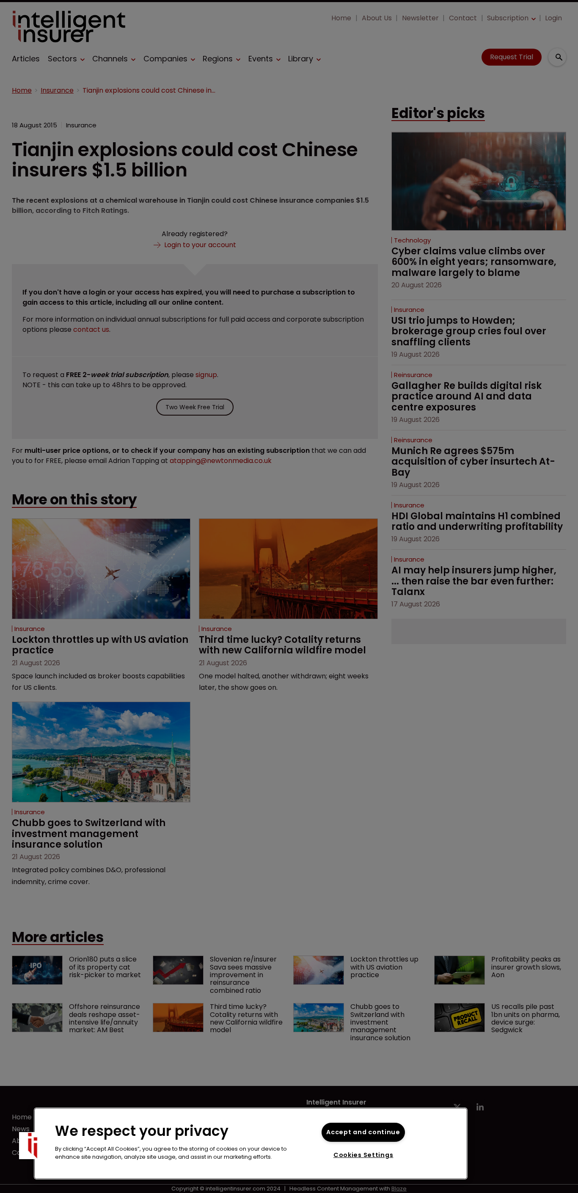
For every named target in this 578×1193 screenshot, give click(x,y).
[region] (251, 1143)
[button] (32, 1145)
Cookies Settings (363, 1155)
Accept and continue (363, 1132)
